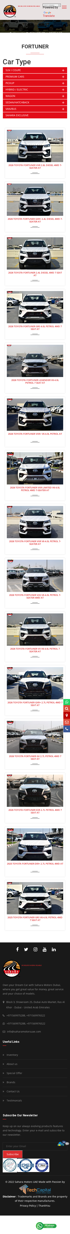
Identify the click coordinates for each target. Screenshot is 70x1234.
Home (16, 33)
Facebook (16, 949)
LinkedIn (52, 949)
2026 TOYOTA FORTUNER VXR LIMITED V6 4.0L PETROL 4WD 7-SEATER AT (35, 489)
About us (11, 1064)
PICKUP (10, 83)
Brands (10, 1082)
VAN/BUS (11, 109)
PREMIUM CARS (15, 76)
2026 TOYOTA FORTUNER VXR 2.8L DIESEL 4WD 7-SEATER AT (35, 166)
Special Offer (14, 1073)
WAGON (10, 96)
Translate (49, 16)
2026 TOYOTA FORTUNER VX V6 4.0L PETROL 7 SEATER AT (35, 650)
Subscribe (13, 1154)
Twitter (25, 949)
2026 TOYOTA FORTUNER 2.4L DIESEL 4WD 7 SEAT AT (35, 274)
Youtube (43, 949)
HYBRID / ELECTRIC (17, 89)
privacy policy (28, 1205)
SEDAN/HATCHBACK (17, 102)
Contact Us (13, 1091)
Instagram (34, 949)
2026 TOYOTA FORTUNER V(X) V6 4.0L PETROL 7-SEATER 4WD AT (35, 596)
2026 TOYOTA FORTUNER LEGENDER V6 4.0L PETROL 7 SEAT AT (35, 381)
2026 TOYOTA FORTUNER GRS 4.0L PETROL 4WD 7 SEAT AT (35, 328)
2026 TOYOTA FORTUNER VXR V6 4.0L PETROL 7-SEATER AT (35, 543)
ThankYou (44, 1205)
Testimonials (14, 1100)
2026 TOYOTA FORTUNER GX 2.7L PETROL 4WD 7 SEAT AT (35, 757)
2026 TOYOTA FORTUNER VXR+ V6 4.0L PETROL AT (35, 434)
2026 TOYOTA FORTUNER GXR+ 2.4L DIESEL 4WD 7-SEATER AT (35, 220)
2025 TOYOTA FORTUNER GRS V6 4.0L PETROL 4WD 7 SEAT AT (35, 919)
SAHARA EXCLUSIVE (17, 115)
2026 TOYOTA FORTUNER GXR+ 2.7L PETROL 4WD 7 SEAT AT (35, 704)
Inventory (12, 1055)
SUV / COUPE (37, 33)
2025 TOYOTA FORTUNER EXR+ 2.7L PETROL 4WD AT (35, 863)
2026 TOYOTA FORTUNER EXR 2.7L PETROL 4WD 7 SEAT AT (35, 811)
